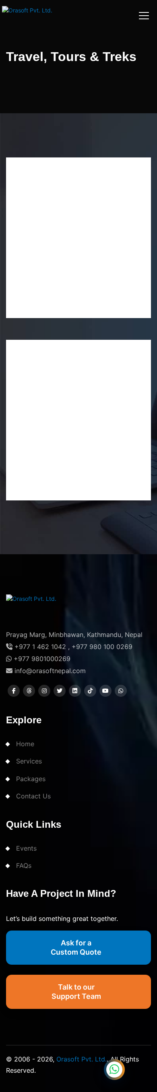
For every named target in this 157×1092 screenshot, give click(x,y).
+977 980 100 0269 (102, 647)
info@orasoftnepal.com (49, 671)
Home (25, 744)
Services (29, 761)
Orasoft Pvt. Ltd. (81, 1059)
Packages (30, 779)
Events (26, 848)
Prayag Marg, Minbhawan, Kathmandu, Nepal (74, 635)
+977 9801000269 (41, 659)
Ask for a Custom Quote (76, 947)
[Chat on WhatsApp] (114, 1069)
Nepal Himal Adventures (73, 270)
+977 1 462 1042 (39, 647)
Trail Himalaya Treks (64, 452)
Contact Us (33, 796)
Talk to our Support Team (76, 991)
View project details (49, 308)
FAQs (23, 865)
